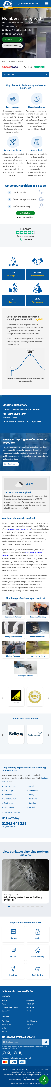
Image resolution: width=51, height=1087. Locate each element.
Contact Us (6, 1011)
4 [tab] (23, 906)
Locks (4, 1028)
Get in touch (26, 213)
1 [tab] (9, 906)
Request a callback (11, 46)
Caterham (32, 803)
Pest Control (6, 1025)
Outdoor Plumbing (37, 656)
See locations (12, 812)
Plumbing (12, 61)
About (4, 1004)
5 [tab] (28, 906)
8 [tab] (42, 906)
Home (3, 61)
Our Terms (30, 1007)
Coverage (30, 1000)
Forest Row (33, 790)
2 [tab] (13, 906)
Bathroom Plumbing (38, 617)
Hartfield (32, 807)
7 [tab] (37, 906)
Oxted (31, 786)
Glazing (4, 1032)
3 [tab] (18, 906)
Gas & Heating (31, 1021)
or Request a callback (25, 217)
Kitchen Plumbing (13, 656)
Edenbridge (8, 790)
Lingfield (20, 61)
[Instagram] (9, 1053)
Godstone (7, 795)
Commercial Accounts (10, 1007)
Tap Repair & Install (25, 676)
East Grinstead (9, 786)
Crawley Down (9, 799)
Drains (28, 1028)
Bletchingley (8, 807)
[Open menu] (46, 3)
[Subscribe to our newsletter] (45, 1042)
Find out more (9, 464)
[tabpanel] (25, 881)
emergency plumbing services (18, 529)
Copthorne (8, 803)
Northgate (32, 799)
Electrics (29, 1025)
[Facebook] (4, 1053)
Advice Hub (6, 1000)
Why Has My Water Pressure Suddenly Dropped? (23, 898)
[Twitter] (15, 1053)
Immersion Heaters (37, 637)
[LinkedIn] (20, 1053)
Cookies (29, 1011)
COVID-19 (30, 1004)
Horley (31, 795)
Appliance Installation (13, 617)
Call (28, 4)
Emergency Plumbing (13, 637)
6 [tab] (32, 906)
